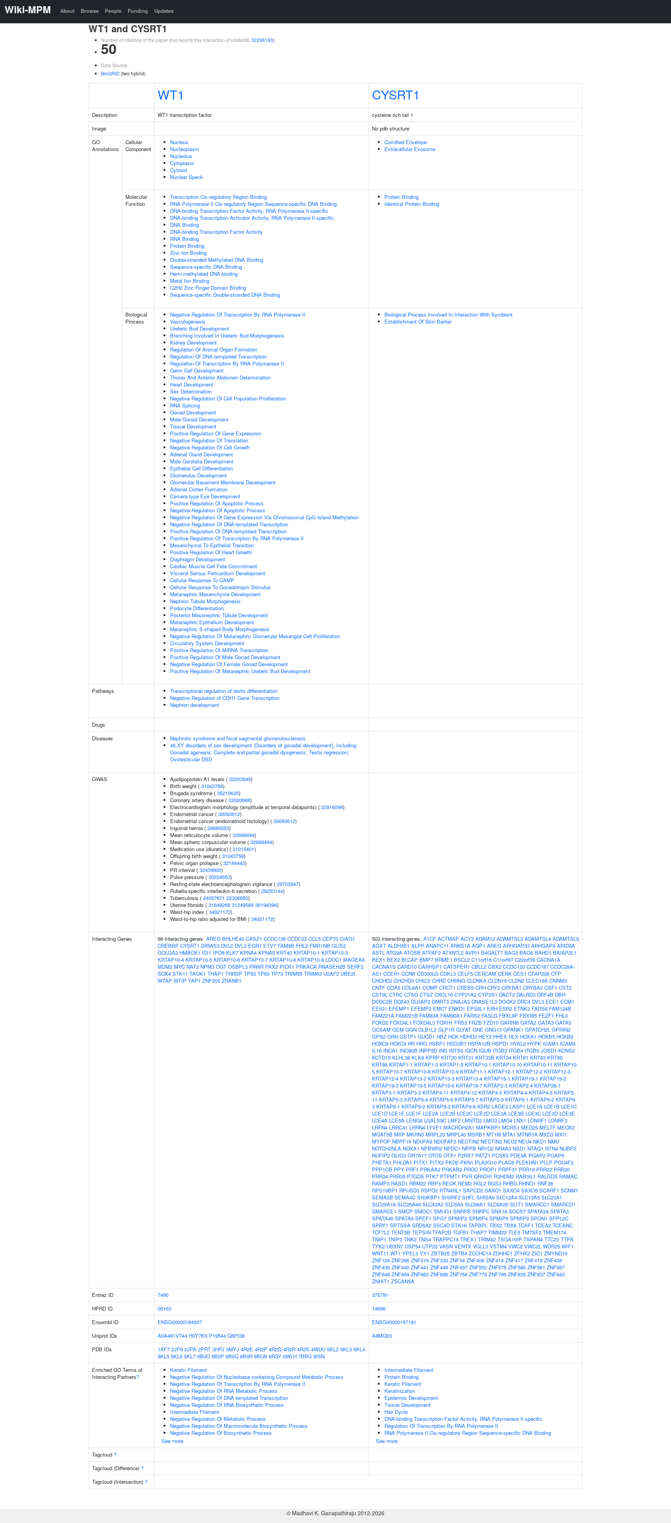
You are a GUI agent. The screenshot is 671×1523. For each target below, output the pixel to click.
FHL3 (562, 1015)
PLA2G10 (486, 1162)
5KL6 (177, 1356)
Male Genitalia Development (201, 461)
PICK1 (287, 966)
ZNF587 (556, 1267)
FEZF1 (546, 1015)
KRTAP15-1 (497, 1078)
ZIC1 (537, 1253)
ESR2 (505, 1008)
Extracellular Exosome (409, 149)
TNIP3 (395, 1239)
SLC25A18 (384, 1204)
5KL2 (333, 1349)
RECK (449, 1183)
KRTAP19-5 (413, 1085)
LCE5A (397, 1120)
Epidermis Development (411, 1397)
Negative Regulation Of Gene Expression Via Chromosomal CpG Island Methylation (264, 517)
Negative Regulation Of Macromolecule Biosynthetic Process (239, 1425)
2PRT (204, 1349)
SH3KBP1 (428, 1197)
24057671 (214, 898)
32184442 (234, 863)
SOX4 (164, 973)
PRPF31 (507, 1169)
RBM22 (417, 1183)
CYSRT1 (396, 94)
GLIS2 (339, 945)
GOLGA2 (168, 952)
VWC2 (515, 1246)
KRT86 (380, 1064)
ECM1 (567, 1001)
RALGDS (547, 1176)
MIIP (399, 1134)
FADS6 (540, 1008)
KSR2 (483, 1106)
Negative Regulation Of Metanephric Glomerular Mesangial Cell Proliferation (255, 636)
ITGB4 (516, 1050)
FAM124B (560, 1008)
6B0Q (232, 1356)
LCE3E (567, 1113)
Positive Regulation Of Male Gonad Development (225, 657)
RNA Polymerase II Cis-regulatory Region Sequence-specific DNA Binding (253, 203)
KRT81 (520, 1057)
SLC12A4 (506, 1197)
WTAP (165, 980)
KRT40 (284, 952)
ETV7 (269, 945)
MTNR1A (527, 1134)
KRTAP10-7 (255, 959)
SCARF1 (549, 1190)
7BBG (305, 1356)
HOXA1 (528, 1036)
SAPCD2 (473, 1190)
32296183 (262, 40)
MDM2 (165, 966)
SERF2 (355, 966)
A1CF (429, 938)
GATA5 (563, 1022)
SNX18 (499, 1211)
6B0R (246, 1356)
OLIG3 (398, 1155)
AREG (213, 938)
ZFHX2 (522, 1253)
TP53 (250, 973)
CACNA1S (384, 966)
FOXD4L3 (424, 1022)
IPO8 (218, 952)
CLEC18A (537, 980)
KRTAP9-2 (413, 1106)
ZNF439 (381, 1267)
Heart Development (191, 384)
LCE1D (380, 1113)
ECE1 (552, 1001)
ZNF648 (381, 1274)
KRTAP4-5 (541, 1092)
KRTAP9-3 (438, 1106)
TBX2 (495, 1225)
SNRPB (462, 1211)
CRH (480, 987)
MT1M (494, 1134)
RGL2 (479, 1183)
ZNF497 (459, 1267)
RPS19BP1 (385, 1190)
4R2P (261, 1349)
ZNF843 (556, 1274)
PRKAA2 (430, 1169)
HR (411, 1043)
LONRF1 (537, 1120)
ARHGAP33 (516, 945)
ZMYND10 (555, 1253)
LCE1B (552, 1106)
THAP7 (478, 1232)
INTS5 (456, 1050)
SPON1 (539, 1218)
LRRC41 (398, 1127)
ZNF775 (478, 1274)
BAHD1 (543, 952)
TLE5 (514, 1232)
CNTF (378, 987)
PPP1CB (382, 1169)
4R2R (289, 1349)
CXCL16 (444, 994)
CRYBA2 (533, 987)
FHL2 (302, 945)
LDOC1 (333, 959)
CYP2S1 (487, 994)
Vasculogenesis (187, 321)
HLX (513, 1036)
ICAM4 (567, 1043)
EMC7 (440, 1008)
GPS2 (379, 1036)
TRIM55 (293, 973)
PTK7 (432, 1176)
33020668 (239, 800)
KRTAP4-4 (515, 1092)
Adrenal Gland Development (201, 454)
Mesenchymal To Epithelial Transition (212, 545)
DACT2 (507, 994)
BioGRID (110, 73)
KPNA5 (266, 952)
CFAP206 (538, 973)
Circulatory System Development (207, 643)
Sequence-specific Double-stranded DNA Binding (225, 294)
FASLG (489, 1015)
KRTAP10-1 (307, 952)
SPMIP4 (478, 1218)
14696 (379, 1308)
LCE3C (533, 1113)
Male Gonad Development (199, 419)
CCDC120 (514, 966)
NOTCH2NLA (386, 1148)
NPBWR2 (431, 1148)
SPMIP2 (457, 1218)
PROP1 (488, 1169)
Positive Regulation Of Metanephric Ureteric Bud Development (240, 671)
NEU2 (510, 1141)
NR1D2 (486, 1148)
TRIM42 (487, 1239)
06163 (164, 1308)
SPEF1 (423, 1218)
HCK (453, 1036)
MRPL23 (435, 1134)
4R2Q (275, 1349)
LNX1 (520, 1120)
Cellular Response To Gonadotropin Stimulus (220, 587)
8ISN (319, 1356)
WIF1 (567, 1246)
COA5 (393, 987)
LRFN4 (380, 1127)
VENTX (462, 1246)
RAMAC (568, 1176)
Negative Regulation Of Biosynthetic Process (221, 1432)
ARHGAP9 (543, 945)
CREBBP (168, 945)
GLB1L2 (427, 1029)
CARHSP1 (430, 966)
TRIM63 (313, 973)
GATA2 (528, 1022)
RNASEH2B (332, 966)
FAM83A (429, 1015)
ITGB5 (532, 1050)
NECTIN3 (491, 1141)
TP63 (263, 973)
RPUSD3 (409, 1190)
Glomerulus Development (198, 475)
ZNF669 (400, 1274)
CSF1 (550, 987)
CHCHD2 (382, 980)
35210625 (228, 793)
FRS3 (460, 1022)
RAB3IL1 (526, 1176)
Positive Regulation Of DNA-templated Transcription (228, 531)
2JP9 (177, 1349)
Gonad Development (193, 412)
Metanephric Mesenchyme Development (215, 594)
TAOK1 (197, 973)
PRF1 (412, 1169)
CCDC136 (275, 938)
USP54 (413, 1246)
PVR (467, 1176)
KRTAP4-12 (463, 1092)
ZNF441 (420, 1267)
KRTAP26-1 (547, 1085)
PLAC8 (506, 1162)
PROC (471, 1169)
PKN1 (466, 1162)
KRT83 (538, 1057)
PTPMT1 (450, 1176)
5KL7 (190, 1356)
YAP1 (194, 980)
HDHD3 (468, 1036)
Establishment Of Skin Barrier (418, 321)
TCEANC (563, 1225)
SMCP (405, 1211)
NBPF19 (401, 1141)
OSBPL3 (238, 966)
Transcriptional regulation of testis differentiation (223, 690)
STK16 (459, 1225)
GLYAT (463, 1029)
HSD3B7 (456, 1043)
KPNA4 (248, 952)
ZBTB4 (459, 1253)
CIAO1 (347, 938)
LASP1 (517, 1106)
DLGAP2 (420, 1001)
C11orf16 (481, 959)
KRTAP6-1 (517, 1099)
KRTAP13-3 (441, 1078)
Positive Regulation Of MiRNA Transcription (219, 650)
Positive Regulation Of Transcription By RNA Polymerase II (237, 538)
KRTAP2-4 (521, 1085)
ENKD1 (456, 1008)
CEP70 (330, 938)
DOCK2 (507, 1001)
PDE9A (518, 1155)
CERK (505, 973)
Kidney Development (193, 342)
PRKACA (306, 966)
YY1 (424, 1253)
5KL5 (163, 1356)
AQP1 (478, 945)
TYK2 (378, 1246)
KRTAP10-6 (227, 959)
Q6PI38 (236, 1335)
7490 (163, 1294)
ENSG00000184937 (180, 1322)
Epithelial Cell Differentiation (201, 468)
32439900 (210, 870)
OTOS (435, 1155)
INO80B (408, 1050)
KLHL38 (401, 1057)
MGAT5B (382, 1134)
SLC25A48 (409, 1204)
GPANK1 (513, 1029)
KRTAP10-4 (171, 959)
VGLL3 (480, 1246)
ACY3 (467, 938)
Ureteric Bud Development (199, 328)
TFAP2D (441, 1232)
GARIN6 (509, 1022)
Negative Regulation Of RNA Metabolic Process (224, 1390)
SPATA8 (404, 1218)
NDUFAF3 (445, 1141)
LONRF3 (557, 1120)
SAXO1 (493, 1190)
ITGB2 (500, 1050)
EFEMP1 (399, 1008)
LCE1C (569, 1106)
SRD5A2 (421, 1225)
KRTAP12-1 (501, 1071)
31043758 (212, 786)
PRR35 (397, 1176)
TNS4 (424, 1239)
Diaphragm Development (197, 559)
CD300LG (427, 973)
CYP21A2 (465, 994)
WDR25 (551, 1246)
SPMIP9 (519, 1218)
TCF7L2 (380, 1232)
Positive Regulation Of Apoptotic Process (217, 503)
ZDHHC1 (503, 1253)
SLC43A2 (432, 1204)
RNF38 (545, 1183)
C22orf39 (525, 959)
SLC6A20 (497, 1204)
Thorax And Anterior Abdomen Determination (220, 377)
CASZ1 (254, 938)
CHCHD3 (404, 980)
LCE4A (380, 1120)
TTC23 (551, 1239)
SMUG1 (443, 1211)
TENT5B (400, 1232)
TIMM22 (497, 1232)
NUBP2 (568, 1148)
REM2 (465, 1183)
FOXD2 (380, 1022)
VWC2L (532, 1246)
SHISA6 (485, 1197)
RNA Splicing (185, 405)
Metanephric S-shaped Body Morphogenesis (219, 629)
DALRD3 (525, 994)
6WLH (290, 1356)
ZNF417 (514, 1260)
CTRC (396, 994)
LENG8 (414, 1120)
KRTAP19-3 (385, 1085)
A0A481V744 (172, 1335)
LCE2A (430, 1113)
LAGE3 (500, 1106)
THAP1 (215, 973)
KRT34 (503, 1057)
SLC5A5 (454, 1204)
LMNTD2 (472, 1120)
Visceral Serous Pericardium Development (217, 573)
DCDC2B (382, 1001)
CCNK (408, 973)
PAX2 (271, 966)
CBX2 (494, 966)
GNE (478, 1029)
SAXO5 (529, 1190)
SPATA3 (559, 1211)
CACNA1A (548, 959)
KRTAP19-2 (553, 1078)
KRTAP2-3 (496, 1085)
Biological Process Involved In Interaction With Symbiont (448, 314)
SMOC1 (423, 1211)
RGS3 (494, 1183)
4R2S (303, 1349)
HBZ (441, 1036)
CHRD (439, 980)
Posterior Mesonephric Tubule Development (219, 615)
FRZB (475, 1022)
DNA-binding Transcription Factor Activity (216, 231)
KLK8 (418, 1057)
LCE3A (499, 1113)
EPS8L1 (476, 1008)
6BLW (260, 1356)
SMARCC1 (537, 1204)
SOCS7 (517, 1211)
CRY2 (493, 987)
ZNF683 (420, 1274)
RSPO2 (429, 1190)
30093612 (229, 814)
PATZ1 (482, 1155)
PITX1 (421, 1162)
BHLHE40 (233, 938)
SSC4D (441, 1225)
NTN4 (551, 1148)
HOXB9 (564, 1036)
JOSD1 (549, 1050)
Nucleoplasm (184, 149)
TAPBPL (478, 1225)
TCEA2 (543, 1225)
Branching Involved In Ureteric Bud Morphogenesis (227, 335)
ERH (492, 1008)
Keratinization (399, 1390)
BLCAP (410, 959)
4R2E (247, 1349)
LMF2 (454, 1120)
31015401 (243, 849)
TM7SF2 (531, 1232)
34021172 (220, 912)
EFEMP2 (421, 1008)
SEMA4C (405, 1197)
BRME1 (443, 959)
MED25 (529, 1127)
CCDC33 (297, 938)
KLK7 (232, 952)
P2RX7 (466, 1155)
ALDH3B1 (399, 945)
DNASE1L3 (484, 1001)
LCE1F (413, 1113)
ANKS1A (460, 945)
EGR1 (255, 945)
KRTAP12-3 (557, 1071)
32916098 (332, 807)
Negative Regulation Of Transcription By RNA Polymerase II (237, 314)
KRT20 (449, 1057)
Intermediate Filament (194, 1411)
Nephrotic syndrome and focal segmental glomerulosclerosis (238, 738)
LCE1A (534, 1106)
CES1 (520, 973)
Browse (90, 10)
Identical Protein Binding (411, 203)
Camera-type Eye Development (205, 496)
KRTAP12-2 (529, 1071)
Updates (164, 10)
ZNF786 (497, 1274)
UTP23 (430, 1246)
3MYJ (232, 1349)
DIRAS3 (210, 945)
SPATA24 (538, 1211)
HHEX (500, 1036)
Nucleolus (181, 156)
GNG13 (493, 1029)
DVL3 (241, 945)
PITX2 (436, 1162)
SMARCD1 (563, 1204)
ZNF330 (439, 1260)
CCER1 (391, 973)
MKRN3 (415, 1134)
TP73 (277, 973)
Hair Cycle (396, 1411)
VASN (446, 1246)
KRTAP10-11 (538, 1064)
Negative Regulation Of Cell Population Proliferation (228, 398)
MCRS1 (511, 1127)
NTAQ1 (535, 1148)
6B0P (218, 1356)
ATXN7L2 (453, 952)
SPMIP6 (498, 1218)
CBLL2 (479, 966)
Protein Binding (187, 245)
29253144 (272, 891)
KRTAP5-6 (441, 1099)
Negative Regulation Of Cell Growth (210, 447)
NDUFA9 (422, 1141)
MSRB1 (476, 1134)
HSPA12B (479, 1043)
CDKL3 (448, 973)
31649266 (219, 905)
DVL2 (227, 945)
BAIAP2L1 (565, 952)
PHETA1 (381, 1162)
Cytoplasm (182, 163)
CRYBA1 (512, 987)
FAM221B (407, 1015)
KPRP (433, 1057)
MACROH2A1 (459, 1127)
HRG (421, 1043)
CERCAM (485, 973)
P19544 (217, 1335)
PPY (399, 1169)
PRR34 (380, 1176)
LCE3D (550, 1113)
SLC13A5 (529, 1197)
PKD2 (452, 1162)
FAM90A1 (451, 1015)
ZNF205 (211, 980)
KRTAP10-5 (199, 959)
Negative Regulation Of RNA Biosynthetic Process (227, 1404)
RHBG (510, 1183)
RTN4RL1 (450, 1190)
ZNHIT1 (380, 1281)
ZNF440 (400, 1267)
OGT (221, 966)
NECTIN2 (468, 1141)
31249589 (243, 905)
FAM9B (286, 945)
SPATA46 (382, 1218)
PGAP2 (537, 1155)
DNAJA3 (460, 1001)
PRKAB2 (452, 1169)
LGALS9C (435, 1120)
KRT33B (484, 1057)
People (113, 10)
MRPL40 (456, 1134)
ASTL (378, 952)
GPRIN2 (561, 1029)
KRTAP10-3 (335, 952)
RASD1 (399, 1183)
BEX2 (393, 959)
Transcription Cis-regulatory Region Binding (218, 196)
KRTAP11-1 (473, 1071)
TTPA (567, 1239)
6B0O (203, 1356)
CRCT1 (447, 987)
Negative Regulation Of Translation (209, 440)
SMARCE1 (384, 1211)
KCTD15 (381, 1057)
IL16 (377, 1050)
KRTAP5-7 (466, 1099)
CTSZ (426, 994)
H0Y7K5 (198, 1335)
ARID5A (566, 945)
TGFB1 (461, 1232)
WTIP (180, 980)
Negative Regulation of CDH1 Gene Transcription (225, 697)
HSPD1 (500, 1043)
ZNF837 (536, 1274)
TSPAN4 (533, 1239)
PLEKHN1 (527, 1162)
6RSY (275, 1356)
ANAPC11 (437, 945)
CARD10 (407, 966)
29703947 (288, 884)
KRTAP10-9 (310, 959)
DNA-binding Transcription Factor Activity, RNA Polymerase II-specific (249, 210)
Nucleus (179, 142)
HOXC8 (380, 1043)
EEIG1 (379, 1008)
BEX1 (378, 959)
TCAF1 (526, 1225)
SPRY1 (380, 1225)
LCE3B (516, 1113)
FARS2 (472, 1015)
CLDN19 (497, 980)
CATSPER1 (456, 966)
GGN (411, 1029)
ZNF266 (400, 1260)
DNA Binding (184, 224)
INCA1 (390, 1050)
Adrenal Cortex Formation (199, 489)
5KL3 (346, 1349)
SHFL (468, 1197)
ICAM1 (550, 1043)
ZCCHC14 (480, 1253)
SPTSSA (400, 1225)
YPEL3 (410, 1253)
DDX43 (401, 1001)
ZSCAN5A (402, 1281)
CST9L (380, 994)
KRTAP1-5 (451, 1064)
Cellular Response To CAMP (202, 580)
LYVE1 (434, 1127)
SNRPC (481, 1211)
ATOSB (412, 952)
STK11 (180, 973)
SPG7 (440, 1218)
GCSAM (381, 1029)
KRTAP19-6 (441, 1085)
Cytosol (178, 170)
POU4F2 (564, 1162)
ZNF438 (553, 1260)
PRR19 (527, 1169)
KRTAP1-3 (426, 1064)
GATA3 (546, 1022)
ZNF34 (457, 1260)
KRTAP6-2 (542, 1099)
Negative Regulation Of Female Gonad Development (229, 664)
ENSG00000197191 (394, 1322)
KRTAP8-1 (388, 1106)
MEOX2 (566, 1127)
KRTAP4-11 (435, 1092)
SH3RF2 (451, 1197)
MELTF (547, 1127)
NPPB (469, 1148)
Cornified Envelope (405, 142)
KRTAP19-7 (469, 1085)
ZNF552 (478, 1267)
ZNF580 (517, 1267)
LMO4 (505, 1120)
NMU (553, 1141)
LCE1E (397, 1113)
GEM (398, 1029)
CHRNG (456, 980)
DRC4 (523, 1001)
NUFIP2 (381, 1155)
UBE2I (348, 973)
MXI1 (561, 1134)
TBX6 (510, 1225)
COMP (430, 987)
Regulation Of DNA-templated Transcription (218, 356)
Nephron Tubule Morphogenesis (205, 601)
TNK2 (410, 1239)
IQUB (485, 1050)
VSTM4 (498, 1246)
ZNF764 (459, 1274)
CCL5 (314, 938)
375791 (380, 1294)
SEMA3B (382, 1197)
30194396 (266, 905)
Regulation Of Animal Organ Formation (213, 349)
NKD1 (539, 1141)
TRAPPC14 (446, 1239)
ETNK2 (522, 1008)
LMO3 (490, 1120)
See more (172, 1441)
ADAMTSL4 (538, 938)
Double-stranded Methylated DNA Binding (216, 259)
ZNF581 (536, 1267)
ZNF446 (439, 1267)
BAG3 (511, 952)
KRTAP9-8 (464, 1106)
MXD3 (546, 1134)
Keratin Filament (188, 1369)
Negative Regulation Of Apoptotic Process (217, 510)
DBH (560, 994)
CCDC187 (538, 966)
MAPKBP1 (488, 1127)
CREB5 (465, 987)
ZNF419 (533, 1260)
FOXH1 (444, 1022)
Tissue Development (193, 426)
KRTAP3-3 (409, 1092)
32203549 (240, 779)
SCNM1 (569, 1190)
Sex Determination (191, 391)
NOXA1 (411, 1148)
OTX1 (449, 1155)
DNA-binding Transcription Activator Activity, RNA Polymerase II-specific (252, 217)
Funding (138, 10)
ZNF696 (439, 1274)
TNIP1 (379, 1239)
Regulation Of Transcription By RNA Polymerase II (227, 363)
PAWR (256, 966)
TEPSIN (421, 1232)
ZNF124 (381, 1260)
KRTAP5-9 (492, 1099)
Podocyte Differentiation (197, 608)
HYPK (534, 1043)
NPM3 (207, 966)
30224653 (219, 877)
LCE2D (482, 1113)
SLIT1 (516, 1204)
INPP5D (428, 1050)
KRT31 (466, 1057)
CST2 (565, 987)
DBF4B (545, 994)
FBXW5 (528, 1015)
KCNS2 (566, 1050)
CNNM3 (558, 980)
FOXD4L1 (401, 1022)
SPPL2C (558, 1218)
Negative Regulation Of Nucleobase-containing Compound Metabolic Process (257, 1376)
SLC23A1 (551, 1197)
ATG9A (394, 952)
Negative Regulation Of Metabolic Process (218, 1418)
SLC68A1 (475, 1204)
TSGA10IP (509, 1239)
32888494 (243, 835)
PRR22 (544, 1169)
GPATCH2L (537, 1029)
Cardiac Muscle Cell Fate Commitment (213, 566)
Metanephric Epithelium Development (212, 622)
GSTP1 (408, 1036)
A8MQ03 (382, 1335)
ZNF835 (517, 1274)
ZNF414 (495, 1260)
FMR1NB (319, 945)
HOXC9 (398, 1043)
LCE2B (447, 1113)
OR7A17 (417, 1155)
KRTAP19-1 (525, 1078)
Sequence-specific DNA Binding (206, 266)
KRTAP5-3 (391, 1099)
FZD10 (491, 1022)
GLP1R (446, 1029)
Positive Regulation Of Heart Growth (211, 552)
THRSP (233, 973)
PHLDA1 (402, 1162)
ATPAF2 (431, 952)
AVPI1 (472, 952)
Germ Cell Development (197, 370)
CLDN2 (516, 980)
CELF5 (465, 973)
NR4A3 (503, 1148)
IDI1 (206, 952)
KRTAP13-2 (413, 1078)
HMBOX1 (189, 952)
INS (443, 1050)
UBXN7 (394, 1246)
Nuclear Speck (186, 177)
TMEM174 (554, 1232)
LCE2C (465, 1113)
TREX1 (468, 1239)
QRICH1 (483, 1176)
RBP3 (434, 1183)
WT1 (171, 94)
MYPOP (381, 1141)
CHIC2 (422, 980)
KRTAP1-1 (401, 1064)
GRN (392, 1036)
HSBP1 (437, 1043)
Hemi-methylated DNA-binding (204, 273)
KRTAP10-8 (282, 959)
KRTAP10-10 (507, 1064)
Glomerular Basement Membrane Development (222, 482)
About (67, 10)
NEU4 (525, 1141)
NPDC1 (452, 1148)
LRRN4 (417, 1127)
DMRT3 (440, 1001)
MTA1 (509, 1134)
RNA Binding (184, 238)
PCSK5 (500, 1155)
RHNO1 (527, 1183)
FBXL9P (508, 1015)
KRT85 (555, 1057)
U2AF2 (331, 973)
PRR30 (562, 1169)
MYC (179, 966)
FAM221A (383, 1015)
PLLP (546, 1162)
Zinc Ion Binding (188, 252)
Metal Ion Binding (189, 280)
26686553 (218, 828)
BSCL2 (462, 959)
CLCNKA (477, 980)
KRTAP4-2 (490, 1092)
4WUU (318, 1349)
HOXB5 (546, 1036)
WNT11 (380, 1253)
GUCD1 (426, 1036)
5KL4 (359, 1349)
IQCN (471, 1050)
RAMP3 (380, 1183)
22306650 (237, 898)
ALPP (417, 945)
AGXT (379, 945)
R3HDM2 (504, 1176)
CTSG (411, 994)
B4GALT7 (492, 952)
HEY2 (485, 1036)
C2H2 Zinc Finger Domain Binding (208, 287)
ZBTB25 (440, 1253)
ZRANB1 (232, 980)
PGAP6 (555, 1155)
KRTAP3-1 (384, 1092)
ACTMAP (448, 938)
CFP (556, 973)
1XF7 (164, 1349)
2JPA (190, 1349)
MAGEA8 (354, 959)
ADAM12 (485, 938)
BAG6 (526, 952)
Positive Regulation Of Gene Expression (215, 433)
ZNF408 (475, 1260)
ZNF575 (497, 1267)
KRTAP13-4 (469, 1078)
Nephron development (194, 704)
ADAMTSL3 (510, 938)
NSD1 (519, 1148)
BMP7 (426, 959)
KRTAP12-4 (385, 1078)
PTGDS (415, 1176)
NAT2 (192, 966)
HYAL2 (518, 1043)
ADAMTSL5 (566, 938)
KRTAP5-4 (416, 1099)
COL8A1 (411, 987)
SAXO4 (511, 1190)
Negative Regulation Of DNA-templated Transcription (229, 524)
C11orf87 (503, 959)
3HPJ (218, 1349)
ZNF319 (420, 1260)
